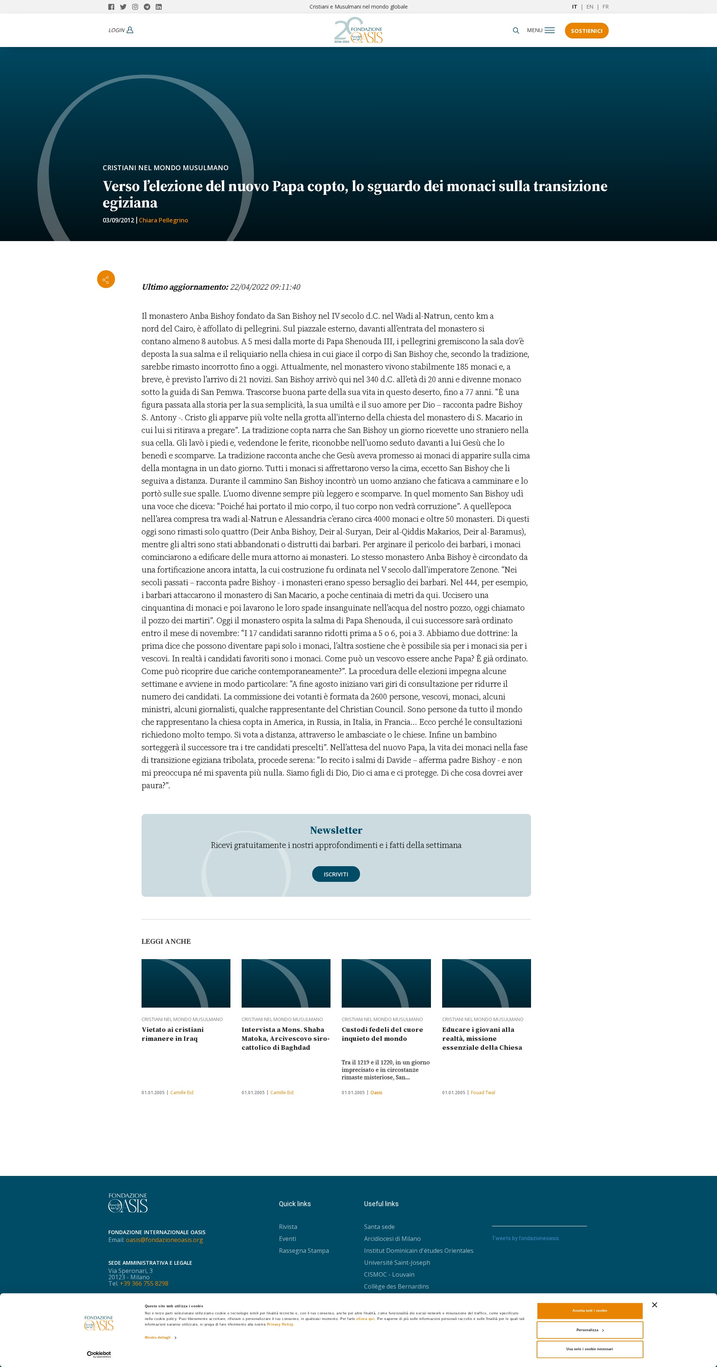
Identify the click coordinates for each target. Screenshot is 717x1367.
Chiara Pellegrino (163, 220)
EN (589, 6)
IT (574, 6)
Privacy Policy (280, 1325)
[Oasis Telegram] (150, 6)
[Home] (358, 28)
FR (605, 6)
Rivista (288, 1227)
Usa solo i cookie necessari (590, 1349)
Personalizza (587, 1330)
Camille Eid (181, 1092)
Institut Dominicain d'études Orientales (419, 1250)
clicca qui (365, 1319)
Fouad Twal (483, 1092)
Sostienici (587, 30)
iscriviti (336, 874)
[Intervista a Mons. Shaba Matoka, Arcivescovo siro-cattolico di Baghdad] (286, 983)
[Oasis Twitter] (126, 6)
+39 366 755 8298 (144, 1283)
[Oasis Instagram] (138, 6)
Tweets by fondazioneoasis (525, 1238)
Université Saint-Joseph (397, 1262)
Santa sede (379, 1227)
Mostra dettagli (158, 1338)
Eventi (287, 1239)
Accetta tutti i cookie (589, 1311)
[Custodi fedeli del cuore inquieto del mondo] (386, 983)
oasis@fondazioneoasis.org (164, 1240)
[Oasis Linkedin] (160, 6)
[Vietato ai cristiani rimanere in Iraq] (186, 983)
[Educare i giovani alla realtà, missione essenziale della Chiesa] (486, 983)
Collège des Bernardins (396, 1286)
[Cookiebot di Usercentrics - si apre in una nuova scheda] (99, 1354)
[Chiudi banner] (654, 1304)
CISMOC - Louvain (389, 1274)
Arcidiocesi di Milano (392, 1239)
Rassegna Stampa (304, 1250)
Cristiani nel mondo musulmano (166, 167)
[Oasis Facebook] (114, 6)
